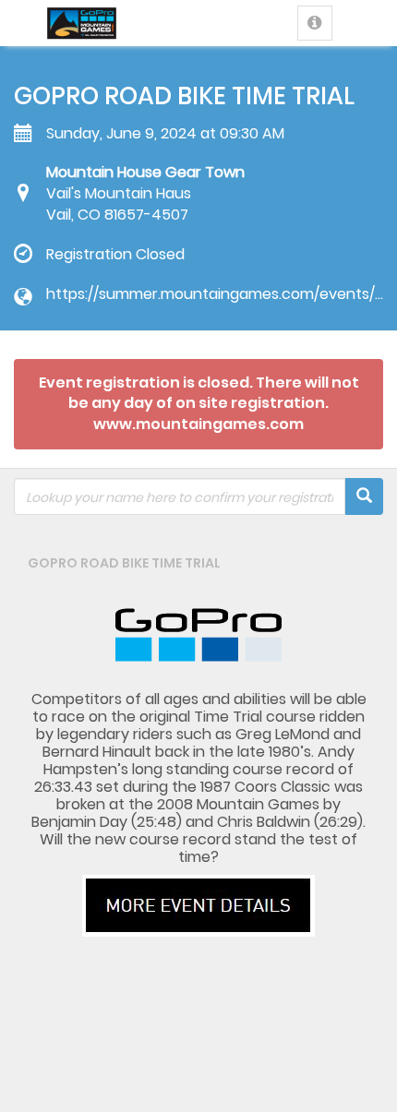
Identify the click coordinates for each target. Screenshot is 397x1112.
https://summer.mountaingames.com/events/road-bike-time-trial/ (214, 294)
